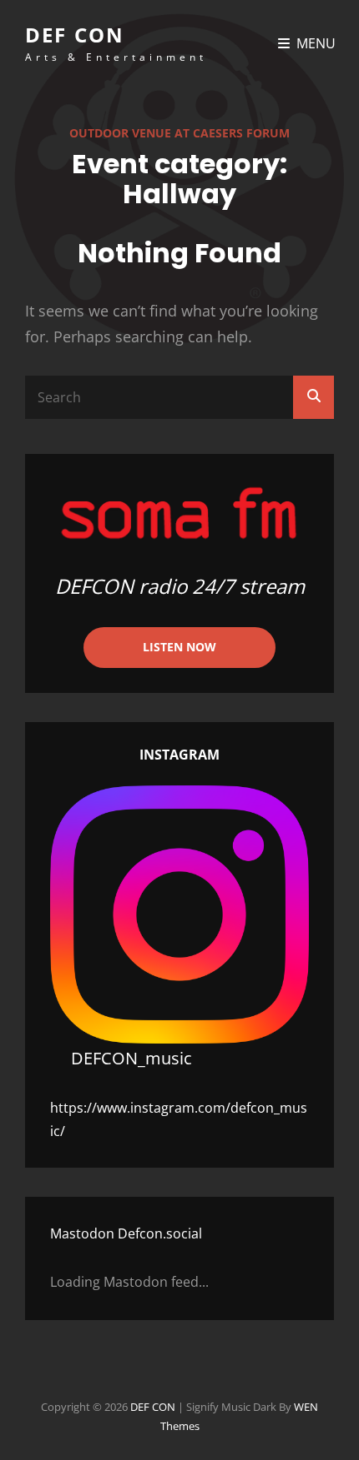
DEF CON (74, 34)
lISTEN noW (179, 647)
